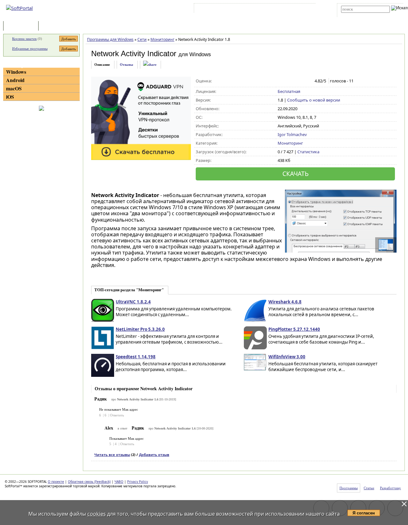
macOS (14, 88)
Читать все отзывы (112, 454)
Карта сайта (283, 9)
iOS (10, 96)
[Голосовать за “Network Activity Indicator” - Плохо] (287, 81)
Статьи (54, 26)
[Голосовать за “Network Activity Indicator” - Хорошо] (301, 81)
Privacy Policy (137, 481)
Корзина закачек (24, 39)
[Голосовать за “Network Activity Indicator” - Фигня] (281, 81)
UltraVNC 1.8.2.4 (133, 302)
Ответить (117, 415)
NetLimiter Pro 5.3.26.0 (140, 329)
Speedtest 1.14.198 (136, 357)
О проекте (56, 481)
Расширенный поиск (358, 15)
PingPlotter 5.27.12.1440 (294, 329)
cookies (96, 513)
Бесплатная (289, 91)
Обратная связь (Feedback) (89, 481)
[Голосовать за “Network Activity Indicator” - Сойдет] (294, 81)
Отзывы (126, 64)
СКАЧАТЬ (295, 173)
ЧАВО (118, 481)
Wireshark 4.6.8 (285, 302)
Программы (22, 26)
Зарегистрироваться (250, 9)
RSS (303, 9)
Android (15, 80)
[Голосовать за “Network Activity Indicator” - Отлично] (307, 81)
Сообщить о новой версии (313, 100)
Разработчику (390, 488)
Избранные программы (29, 48)
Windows (16, 71)
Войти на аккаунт (214, 9)
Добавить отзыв (154, 454)
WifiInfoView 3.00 (286, 357)
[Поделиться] (150, 65)
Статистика (308, 152)
